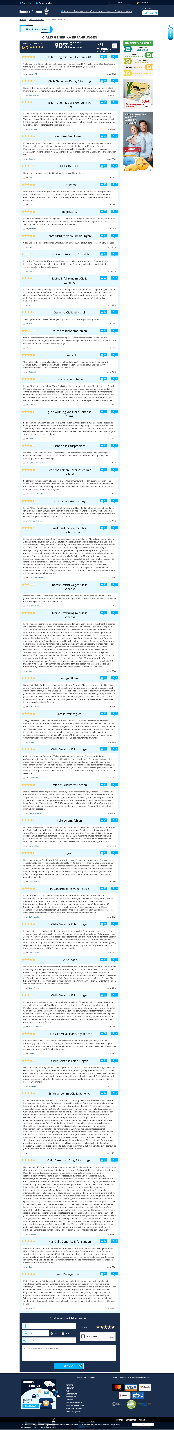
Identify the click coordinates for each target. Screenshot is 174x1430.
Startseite (67, 11)
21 (105, 101)
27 (105, 527)
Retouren (70, 1388)
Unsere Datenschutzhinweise (45, 1427)
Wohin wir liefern (96, 11)
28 (105, 584)
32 (105, 994)
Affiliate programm (73, 1412)
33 (105, 277)
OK (143, 1424)
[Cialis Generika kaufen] (139, 94)
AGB (67, 1390)
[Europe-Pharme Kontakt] (40, 1394)
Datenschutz (71, 1393)
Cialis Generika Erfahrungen (56, 20)
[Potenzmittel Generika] (139, 141)
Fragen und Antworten (114, 11)
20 (105, 135)
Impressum (71, 1396)
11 (105, 235)
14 (105, 80)
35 (105, 211)
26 (105, 1060)
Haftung (69, 1399)
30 (105, 500)
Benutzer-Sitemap (74, 1408)
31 (105, 411)
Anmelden (26, 3)
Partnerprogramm (74, 1402)
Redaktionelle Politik (75, 1405)
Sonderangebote (80, 11)
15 (105, 253)
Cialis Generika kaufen (36, 20)
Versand (129, 11)
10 (105, 888)
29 (105, 330)
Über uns (149, 13)
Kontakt (148, 8)
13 (105, 923)
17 (105, 165)
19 (105, 713)
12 (105, 56)
